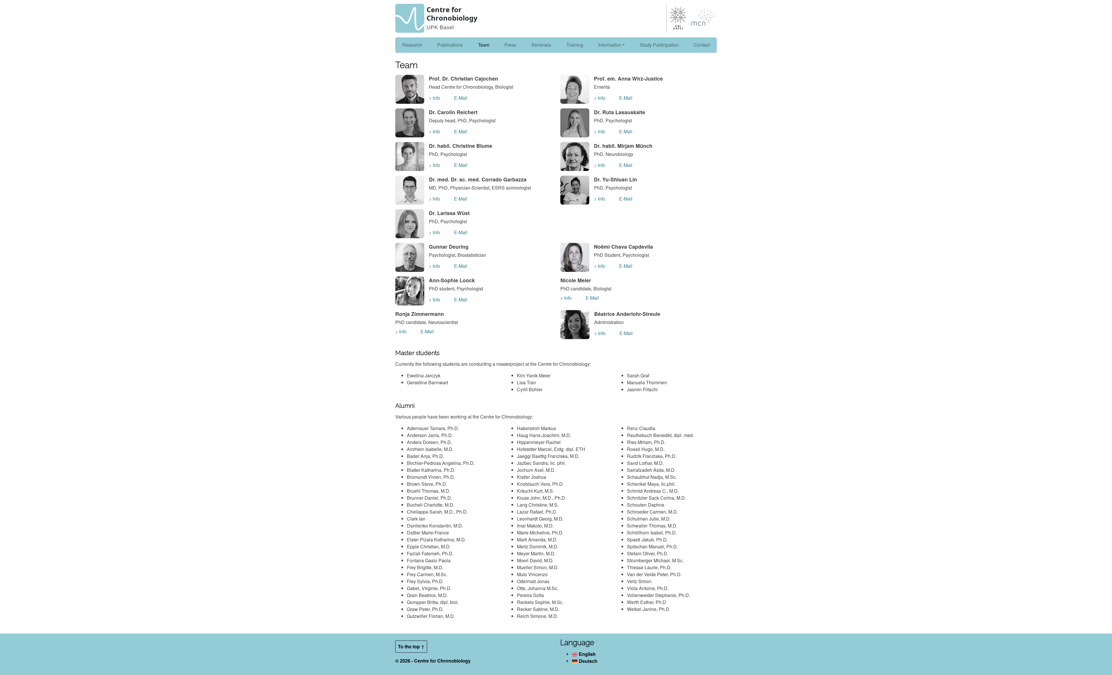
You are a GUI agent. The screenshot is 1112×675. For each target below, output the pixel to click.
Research (412, 44)
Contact (702, 44)
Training (574, 44)
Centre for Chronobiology (452, 14)
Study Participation (659, 44)
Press (510, 44)
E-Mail (460, 97)
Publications (450, 44)
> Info (434, 97)
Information (609, 44)
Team (483, 44)
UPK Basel (440, 27)
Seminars (541, 44)
